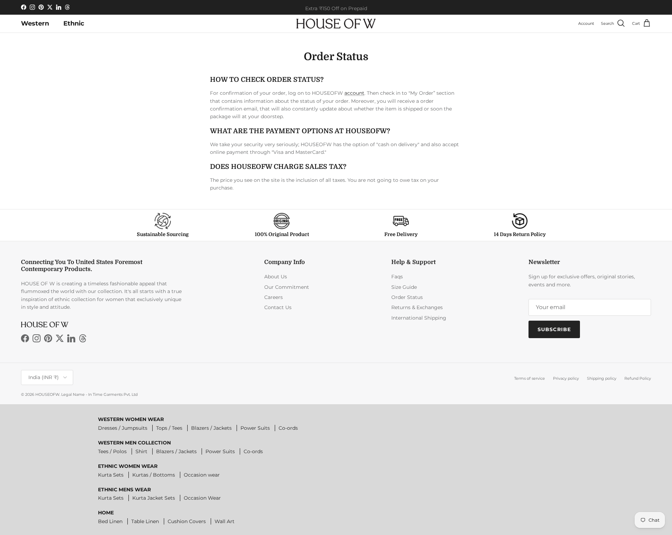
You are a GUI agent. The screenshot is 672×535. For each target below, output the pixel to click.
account (354, 93)
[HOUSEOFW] (336, 23)
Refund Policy (637, 378)
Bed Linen (110, 521)
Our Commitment (286, 287)
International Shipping (418, 318)
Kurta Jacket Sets (153, 498)
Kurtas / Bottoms (153, 475)
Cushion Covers (187, 521)
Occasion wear (202, 475)
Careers (273, 297)
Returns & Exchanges (417, 307)
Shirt (141, 451)
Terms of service (529, 378)
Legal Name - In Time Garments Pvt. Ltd (99, 394)
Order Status (407, 297)
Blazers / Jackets (211, 428)
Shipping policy (601, 378)
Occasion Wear (202, 498)
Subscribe (554, 329)
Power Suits (255, 428)
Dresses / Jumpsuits (122, 428)
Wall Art (224, 521)
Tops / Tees (169, 428)
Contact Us (278, 307)
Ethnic (73, 23)
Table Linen (145, 521)
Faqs (397, 276)
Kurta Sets (111, 475)
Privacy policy (566, 378)
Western (35, 23)
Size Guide (404, 287)
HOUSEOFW (47, 394)
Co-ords (288, 428)
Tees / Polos (112, 451)
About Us (275, 276)
